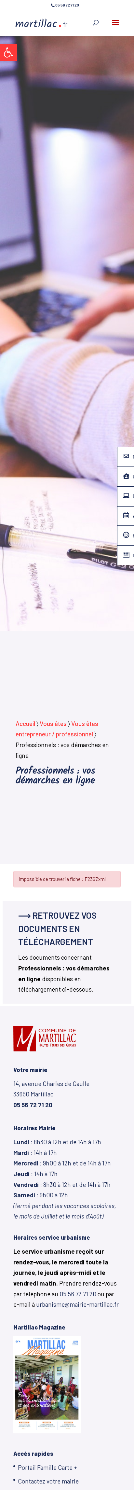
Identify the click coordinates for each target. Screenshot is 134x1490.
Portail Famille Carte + (47, 1467)
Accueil (25, 723)
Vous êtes (53, 723)
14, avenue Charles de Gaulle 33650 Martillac (51, 1094)
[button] (8, 52)
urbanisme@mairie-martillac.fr (77, 1304)
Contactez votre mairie (48, 1481)
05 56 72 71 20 (78, 1294)
